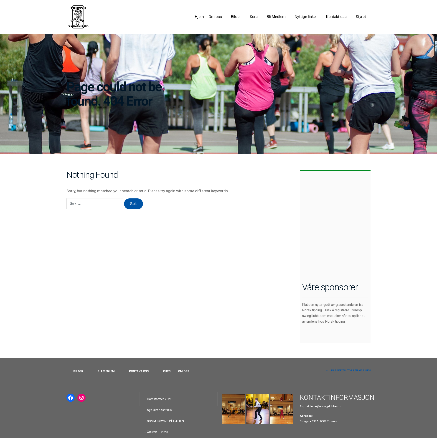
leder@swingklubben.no (326, 406)
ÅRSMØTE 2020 (157, 432)
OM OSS (183, 371)
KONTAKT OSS (139, 371)
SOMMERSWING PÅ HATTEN (165, 421)
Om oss (215, 16)
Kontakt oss (336, 16)
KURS (166, 371)
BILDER (78, 371)
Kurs (254, 16)
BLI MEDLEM (106, 371)
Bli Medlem (276, 16)
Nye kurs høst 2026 (159, 410)
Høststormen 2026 (159, 399)
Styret (361, 16)
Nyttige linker (306, 16)
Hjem (199, 16)
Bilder (236, 16)
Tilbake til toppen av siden (350, 370)
